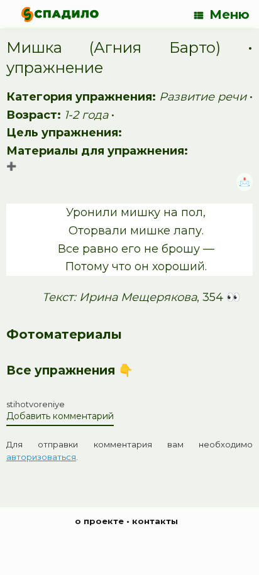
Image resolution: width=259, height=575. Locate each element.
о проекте (99, 521)
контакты (155, 521)
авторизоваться (41, 457)
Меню (229, 14)
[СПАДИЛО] (60, 14)
